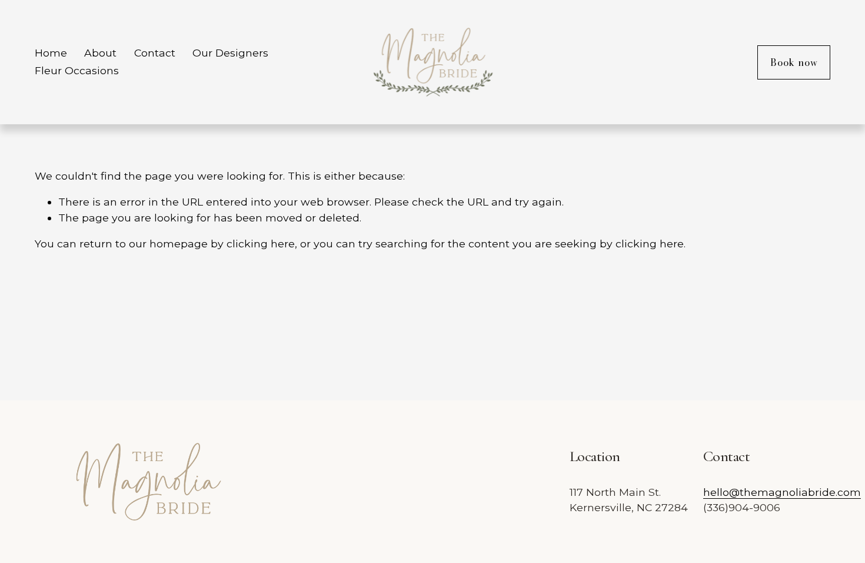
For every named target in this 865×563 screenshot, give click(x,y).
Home (51, 53)
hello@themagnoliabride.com (782, 492)
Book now (793, 62)
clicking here (261, 243)
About (100, 53)
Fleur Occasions (77, 70)
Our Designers (230, 53)
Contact (154, 53)
